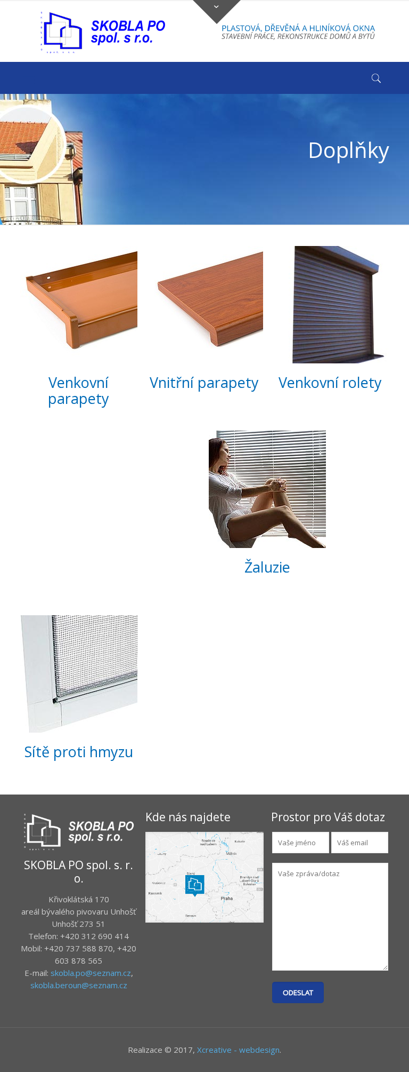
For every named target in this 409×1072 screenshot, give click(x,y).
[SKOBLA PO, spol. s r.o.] (103, 32)
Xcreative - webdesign (238, 1049)
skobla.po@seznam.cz (91, 972)
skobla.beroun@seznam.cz (78, 985)
